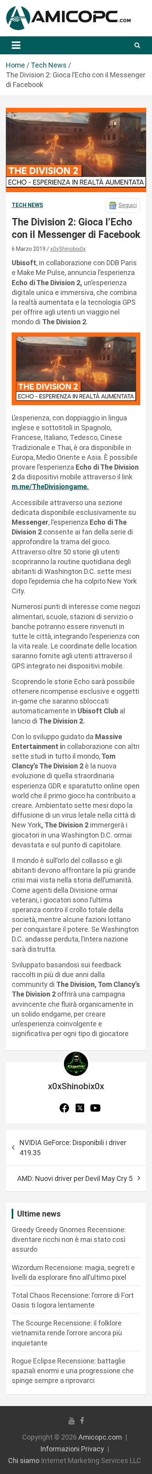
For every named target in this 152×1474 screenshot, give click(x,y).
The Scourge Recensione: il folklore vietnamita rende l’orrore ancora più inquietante (67, 1333)
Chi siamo (23, 1460)
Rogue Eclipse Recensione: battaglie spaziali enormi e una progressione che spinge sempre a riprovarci (73, 1371)
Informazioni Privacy (72, 1449)
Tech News (27, 205)
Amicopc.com (100, 1437)
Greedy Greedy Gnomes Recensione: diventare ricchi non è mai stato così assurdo (69, 1239)
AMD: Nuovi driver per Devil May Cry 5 (75, 1178)
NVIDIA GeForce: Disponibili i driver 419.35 (72, 1147)
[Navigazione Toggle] (16, 45)
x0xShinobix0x (68, 249)
